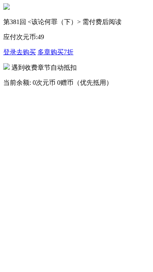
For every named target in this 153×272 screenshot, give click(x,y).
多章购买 (55, 52)
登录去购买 (19, 52)
